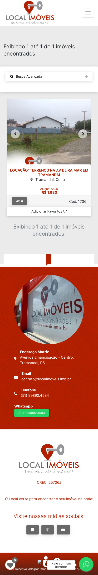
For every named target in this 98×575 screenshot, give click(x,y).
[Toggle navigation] (88, 13)
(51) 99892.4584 (33, 413)
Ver (18, 201)
